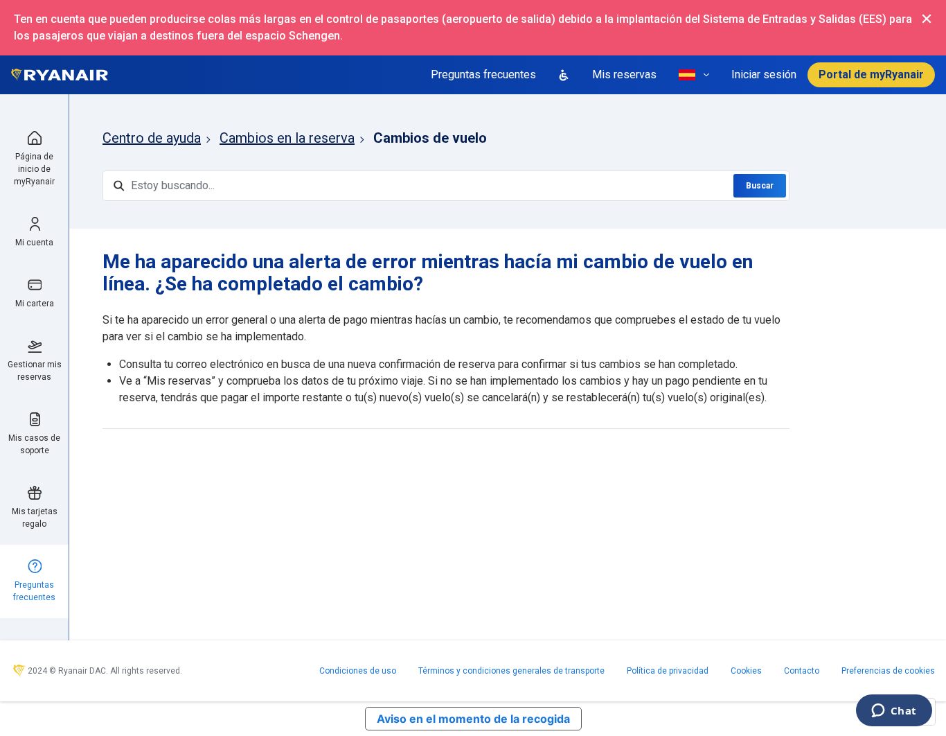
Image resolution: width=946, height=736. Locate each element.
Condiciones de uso (357, 671)
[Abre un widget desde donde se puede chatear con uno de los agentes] (893, 711)
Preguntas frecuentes (483, 74)
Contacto (801, 671)
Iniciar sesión (763, 74)
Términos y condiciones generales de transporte (511, 671)
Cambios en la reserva (287, 138)
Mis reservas (624, 74)
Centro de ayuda (151, 138)
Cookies (746, 671)
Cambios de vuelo (430, 138)
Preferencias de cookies (888, 671)
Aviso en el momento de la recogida (473, 719)
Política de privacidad (667, 671)
